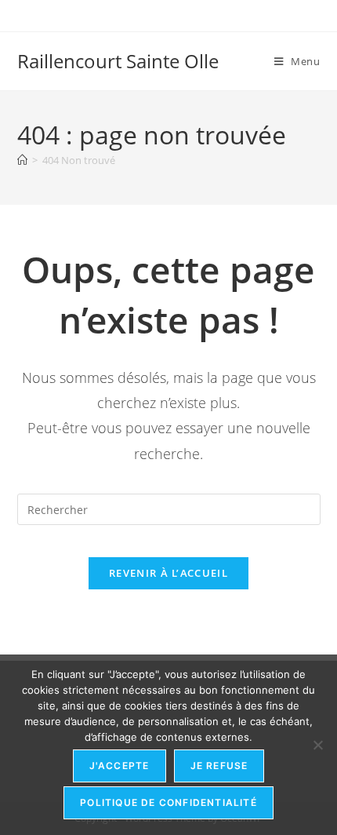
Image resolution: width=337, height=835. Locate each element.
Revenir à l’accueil (168, 573)
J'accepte (119, 765)
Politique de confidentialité (168, 802)
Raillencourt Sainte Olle (118, 61)
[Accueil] (22, 160)
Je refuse (219, 765)
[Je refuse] (317, 745)
